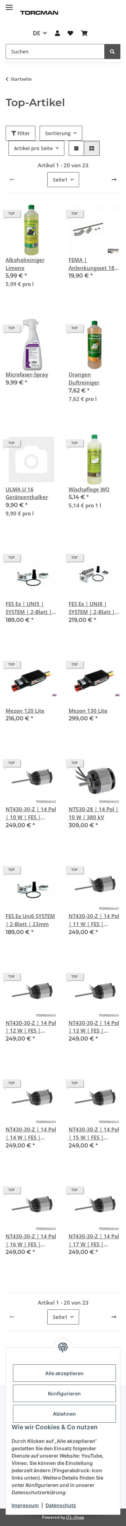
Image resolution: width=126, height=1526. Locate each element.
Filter (23, 133)
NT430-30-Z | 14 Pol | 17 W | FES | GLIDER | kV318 (94, 1240)
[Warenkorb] (84, 33)
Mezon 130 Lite (88, 710)
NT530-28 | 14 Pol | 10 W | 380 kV (93, 813)
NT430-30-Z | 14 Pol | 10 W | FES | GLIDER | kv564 (31, 813)
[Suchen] (112, 51)
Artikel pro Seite (33, 148)
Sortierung (58, 133)
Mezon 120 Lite (25, 710)
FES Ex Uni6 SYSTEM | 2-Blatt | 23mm (30, 919)
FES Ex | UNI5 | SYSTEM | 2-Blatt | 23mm (29, 608)
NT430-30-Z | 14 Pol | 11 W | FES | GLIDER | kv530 (94, 920)
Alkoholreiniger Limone (25, 263)
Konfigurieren (64, 1393)
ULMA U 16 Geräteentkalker (27, 493)
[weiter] (113, 180)
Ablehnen (64, 1414)
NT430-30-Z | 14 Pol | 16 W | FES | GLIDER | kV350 (31, 1240)
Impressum (25, 1505)
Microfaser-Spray (27, 374)
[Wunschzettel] (70, 33)
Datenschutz (61, 1505)
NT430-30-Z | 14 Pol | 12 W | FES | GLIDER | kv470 (31, 1027)
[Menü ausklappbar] (9, 4)
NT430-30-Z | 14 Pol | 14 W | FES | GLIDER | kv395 (31, 1134)
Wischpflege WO (89, 489)
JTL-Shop (75, 1517)
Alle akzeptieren (64, 1373)
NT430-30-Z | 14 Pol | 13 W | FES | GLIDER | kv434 (94, 1027)
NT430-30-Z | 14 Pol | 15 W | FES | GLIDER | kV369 (94, 1134)
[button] (57, 33)
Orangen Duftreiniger (84, 378)
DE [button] (36, 33)
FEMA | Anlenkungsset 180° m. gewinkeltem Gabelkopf (94, 264)
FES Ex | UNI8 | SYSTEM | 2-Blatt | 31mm (92, 608)
